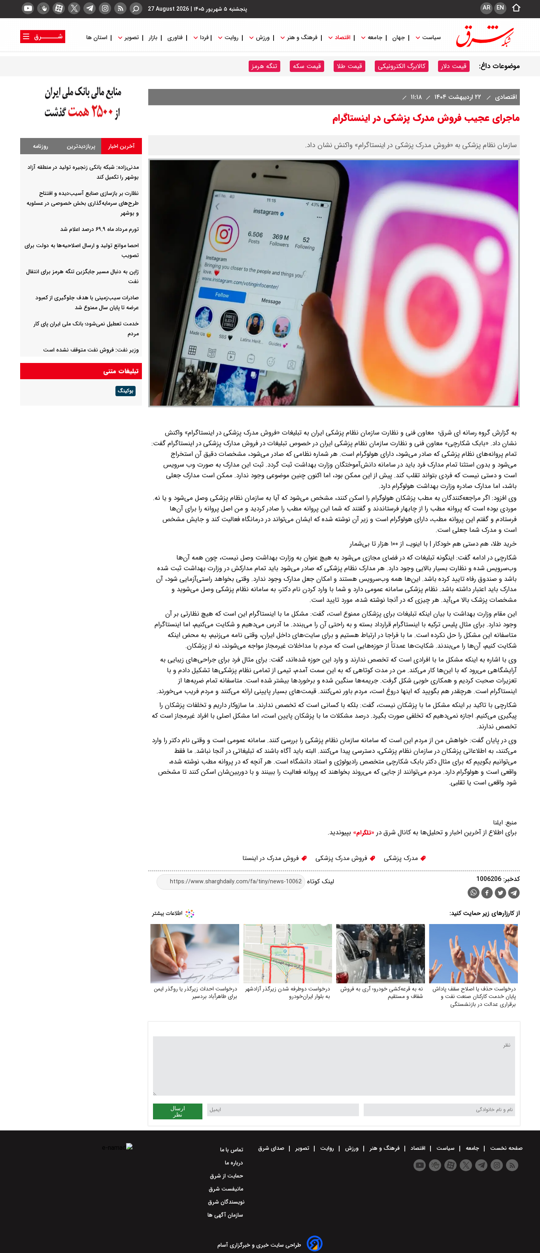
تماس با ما (232, 1149)
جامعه (375, 37)
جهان (398, 37)
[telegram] (89, 8)
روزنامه (40, 146)
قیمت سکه (307, 66)
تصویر (131, 37)
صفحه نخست (506, 1148)
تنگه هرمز (264, 66)
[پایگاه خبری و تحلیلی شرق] (484, 46)
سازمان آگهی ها (226, 1215)
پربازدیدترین (81, 146)
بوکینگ (125, 391)
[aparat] (59, 8)
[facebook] (487, 894)
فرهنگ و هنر (302, 37)
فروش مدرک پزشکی (342, 858)
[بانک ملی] (81, 120)
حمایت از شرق (227, 1176)
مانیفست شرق (227, 1189)
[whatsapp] (474, 892)
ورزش (262, 37)
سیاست (431, 37)
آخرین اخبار (121, 146)
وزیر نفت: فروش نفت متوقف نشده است (91, 350)
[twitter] (74, 8)
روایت (231, 37)
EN (500, 8)
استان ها (97, 37)
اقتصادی (505, 97)
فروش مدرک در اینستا (271, 858)
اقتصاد (342, 37)
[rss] (120, 8)
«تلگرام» (362, 832)
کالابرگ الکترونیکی (401, 66)
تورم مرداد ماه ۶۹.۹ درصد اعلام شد (99, 229)
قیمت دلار (453, 66)
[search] (136, 8)
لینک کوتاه (319, 881)
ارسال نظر (177, 1111)
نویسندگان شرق (226, 1202)
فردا (203, 37)
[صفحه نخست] (514, 8)
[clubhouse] (43, 8)
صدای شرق (272, 1148)
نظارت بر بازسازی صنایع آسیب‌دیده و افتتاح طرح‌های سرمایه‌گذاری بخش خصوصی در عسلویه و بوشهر (82, 203)
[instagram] (105, 8)
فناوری (175, 37)
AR (486, 8)
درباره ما (235, 1163)
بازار (153, 37)
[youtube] (28, 8)
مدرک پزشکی (402, 858)
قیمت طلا (349, 66)
